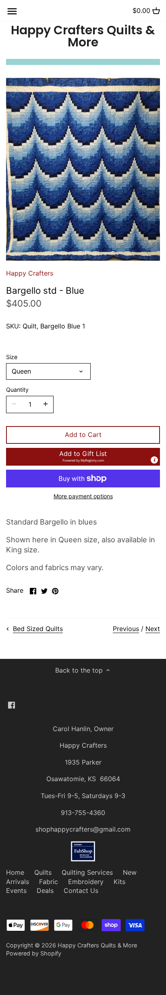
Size (11, 356)
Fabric (48, 882)
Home (15, 872)
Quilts (43, 872)
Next (152, 629)
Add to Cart (83, 435)
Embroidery (86, 882)
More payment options (83, 496)
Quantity (17, 389)
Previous (126, 629)
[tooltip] (154, 460)
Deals (45, 890)
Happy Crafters (29, 273)
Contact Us (81, 890)
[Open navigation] (12, 11)
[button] (83, 457)
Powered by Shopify (33, 953)
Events (16, 890)
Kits (119, 882)
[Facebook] (11, 704)
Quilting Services (87, 872)
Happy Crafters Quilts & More (83, 36)
